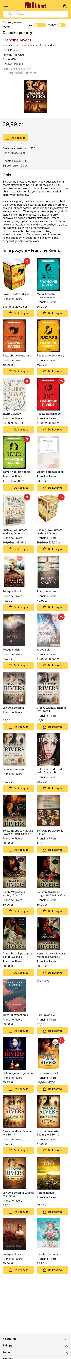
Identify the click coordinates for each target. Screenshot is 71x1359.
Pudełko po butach (48, 1254)
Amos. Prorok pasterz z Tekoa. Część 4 (17, 955)
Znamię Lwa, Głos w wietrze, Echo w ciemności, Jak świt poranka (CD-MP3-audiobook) (15, 531)
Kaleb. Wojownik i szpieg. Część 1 (14, 893)
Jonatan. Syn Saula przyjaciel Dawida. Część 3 (52, 893)
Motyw (52, 25)
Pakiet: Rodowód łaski (16, 294)
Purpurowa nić (46, 1015)
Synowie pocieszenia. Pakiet (50, 832)
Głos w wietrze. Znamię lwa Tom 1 (17, 1133)
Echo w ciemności (14, 769)
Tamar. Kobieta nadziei (17, 471)
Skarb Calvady (12, 413)
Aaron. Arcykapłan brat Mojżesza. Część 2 (51, 955)
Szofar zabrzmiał (47, 1073)
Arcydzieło (44, 649)
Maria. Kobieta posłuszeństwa (46, 295)
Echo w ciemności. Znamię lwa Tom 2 (48, 1133)
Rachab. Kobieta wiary (50, 355)
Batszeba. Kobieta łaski (17, 355)
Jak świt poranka (13, 707)
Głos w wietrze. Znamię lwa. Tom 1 (51, 709)
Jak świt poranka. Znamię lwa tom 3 (18, 1194)
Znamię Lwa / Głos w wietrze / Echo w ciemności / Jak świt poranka (49, 531)
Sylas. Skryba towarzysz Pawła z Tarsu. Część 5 (18, 832)
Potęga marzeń (46, 591)
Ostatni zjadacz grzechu (18, 1073)
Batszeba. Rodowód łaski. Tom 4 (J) (49, 770)
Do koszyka (18, 137)
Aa (30, 25)
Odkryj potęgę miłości (50, 471)
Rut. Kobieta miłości (49, 413)
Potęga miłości (12, 591)
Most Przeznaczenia (15, 1015)
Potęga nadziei (12, 649)
